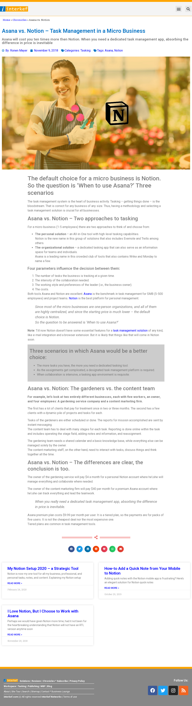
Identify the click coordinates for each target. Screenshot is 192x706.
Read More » (15, 583)
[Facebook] (152, 690)
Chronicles (20, 20)
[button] (179, 9)
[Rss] (183, 690)
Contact (45, 691)
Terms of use (70, 697)
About (7, 691)
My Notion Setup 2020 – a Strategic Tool (43, 568)
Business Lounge (61, 691)
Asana (109, 50)
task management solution (130, 330)
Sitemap (35, 691)
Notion (118, 50)
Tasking (85, 50)
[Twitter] (163, 690)
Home (6, 20)
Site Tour (15, 691)
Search (25, 691)
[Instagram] (173, 690)
